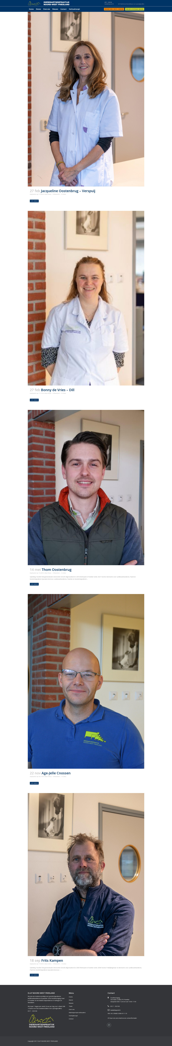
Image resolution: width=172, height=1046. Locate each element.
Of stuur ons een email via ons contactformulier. (122, 1018)
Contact (71, 1019)
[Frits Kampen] (86, 874)
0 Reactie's (56, 194)
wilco (49, 776)
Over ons (72, 1009)
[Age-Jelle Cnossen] (86, 681)
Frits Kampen (52, 960)
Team (70, 1006)
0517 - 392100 (32, 1011)
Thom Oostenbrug (56, 569)
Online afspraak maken (134, 9)
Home (71, 997)
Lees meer (34, 201)
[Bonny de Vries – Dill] (86, 298)
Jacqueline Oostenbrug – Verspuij (68, 190)
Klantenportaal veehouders (77, 1012)
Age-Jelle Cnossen (56, 773)
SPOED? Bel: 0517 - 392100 (114, 9)
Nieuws (71, 1003)
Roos (49, 194)
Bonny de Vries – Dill (57, 389)
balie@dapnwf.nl (115, 1010)
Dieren (71, 1000)
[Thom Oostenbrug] (86, 487)
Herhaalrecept (73, 1016)
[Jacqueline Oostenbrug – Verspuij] (86, 99)
